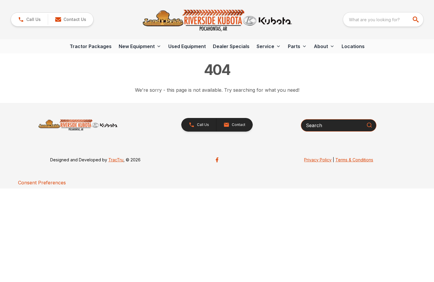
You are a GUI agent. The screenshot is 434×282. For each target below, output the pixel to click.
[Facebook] (217, 159)
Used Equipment (187, 46)
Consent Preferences (42, 183)
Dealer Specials (231, 46)
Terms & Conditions (354, 159)
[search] (416, 19)
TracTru (115, 159)
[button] (29, 19)
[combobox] (383, 19)
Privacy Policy (318, 159)
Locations (353, 46)
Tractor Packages (91, 46)
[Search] (369, 125)
